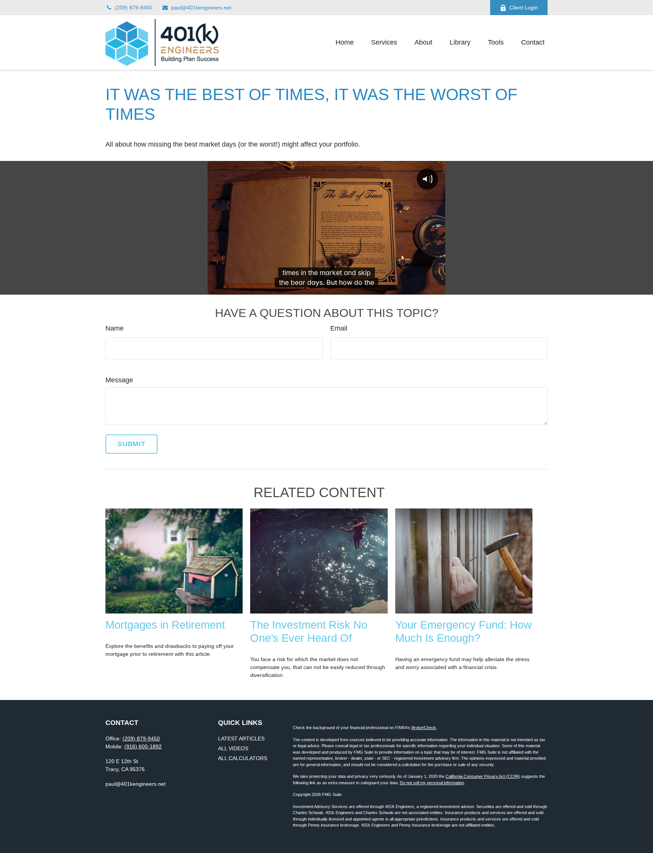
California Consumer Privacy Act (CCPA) (483, 776)
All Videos (233, 748)
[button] (345, 42)
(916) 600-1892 (143, 746)
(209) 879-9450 (133, 8)
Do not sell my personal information (432, 782)
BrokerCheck (424, 727)
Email (338, 328)
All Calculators (242, 758)
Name (114, 328)
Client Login (523, 8)
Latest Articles (241, 739)
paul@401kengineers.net (201, 8)
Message (119, 380)
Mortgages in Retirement (165, 625)
